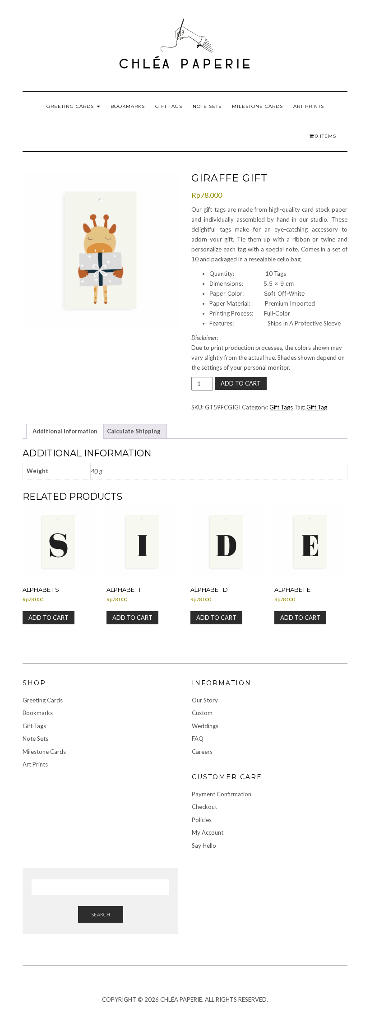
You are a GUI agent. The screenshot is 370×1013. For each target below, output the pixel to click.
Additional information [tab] (64, 431)
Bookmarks (128, 106)
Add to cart (241, 383)
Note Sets (207, 106)
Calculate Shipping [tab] (134, 431)
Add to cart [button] (48, 617)
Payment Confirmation (221, 794)
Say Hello (204, 845)
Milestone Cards (257, 106)
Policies (202, 819)
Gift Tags (168, 106)
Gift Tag (316, 407)
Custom (202, 712)
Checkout (204, 806)
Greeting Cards (71, 106)
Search (100, 914)
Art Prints (308, 106)
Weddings (205, 726)
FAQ (198, 738)
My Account (207, 832)
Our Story (205, 700)
